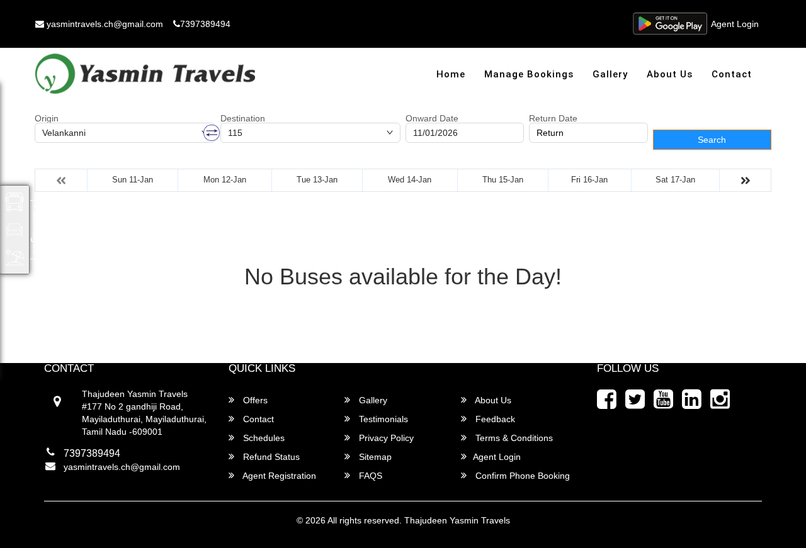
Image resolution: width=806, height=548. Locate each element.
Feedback (494, 419)
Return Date (553, 118)
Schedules (263, 438)
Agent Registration (278, 476)
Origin (47, 118)
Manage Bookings (529, 74)
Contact (732, 74)
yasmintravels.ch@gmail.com (103, 24)
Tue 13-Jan (317, 179)
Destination (242, 118)
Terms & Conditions (513, 438)
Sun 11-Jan (132, 179)
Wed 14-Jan (409, 179)
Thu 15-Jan (502, 179)
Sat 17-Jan (675, 179)
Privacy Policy (385, 438)
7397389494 (205, 24)
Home (450, 74)
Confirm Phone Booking (521, 476)
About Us (670, 74)
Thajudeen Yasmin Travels (457, 520)
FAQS (369, 476)
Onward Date (432, 118)
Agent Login (735, 24)
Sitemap (374, 457)
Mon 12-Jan (224, 179)
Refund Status (270, 457)
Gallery (610, 74)
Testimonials (382, 419)
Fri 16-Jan (589, 179)
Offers (254, 400)
